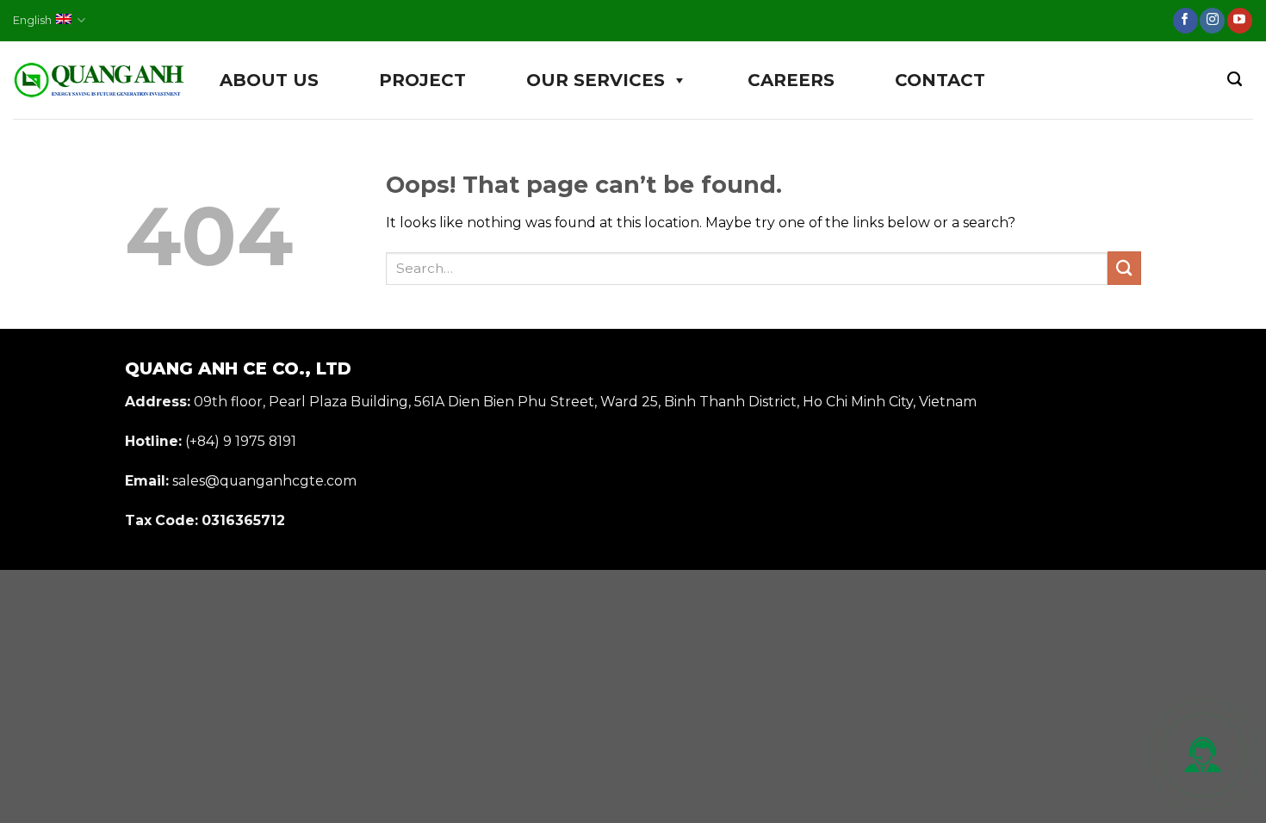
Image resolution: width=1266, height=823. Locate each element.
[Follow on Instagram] (1212, 21)
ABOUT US (269, 80)
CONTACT (940, 80)
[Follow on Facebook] (1185, 21)
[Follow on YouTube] (1239, 21)
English (32, 20)
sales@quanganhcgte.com (264, 481)
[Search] (1234, 79)
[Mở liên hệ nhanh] (1203, 755)
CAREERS (791, 80)
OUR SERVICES (595, 80)
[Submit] (1124, 268)
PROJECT (422, 80)
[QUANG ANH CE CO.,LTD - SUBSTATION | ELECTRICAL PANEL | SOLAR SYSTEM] (99, 80)
